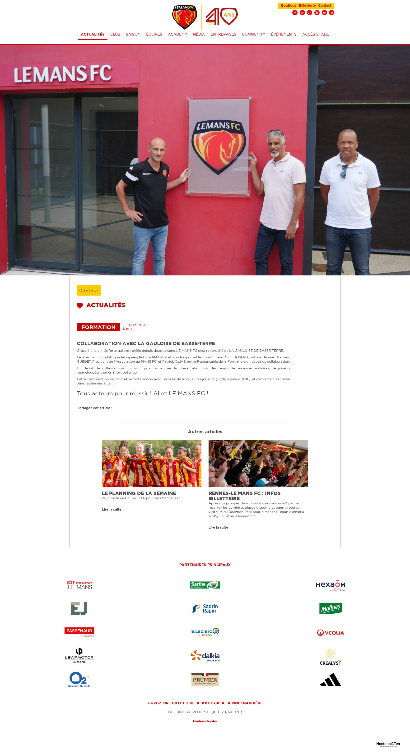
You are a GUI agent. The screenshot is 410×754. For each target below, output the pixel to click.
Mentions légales (205, 721)
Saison (133, 34)
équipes (154, 34)
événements (284, 34)
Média (199, 34)
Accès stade (315, 34)
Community (253, 34)
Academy (177, 34)
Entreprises (223, 34)
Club (115, 34)
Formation (98, 327)
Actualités (93, 34)
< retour (88, 290)
